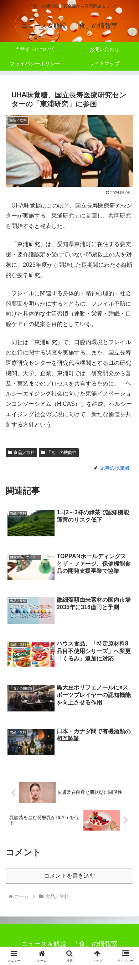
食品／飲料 (24, 452)
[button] (125, 880)
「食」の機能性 (62, 452)
